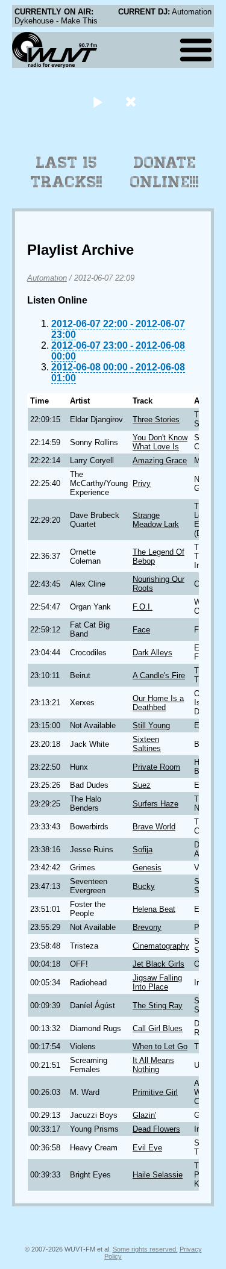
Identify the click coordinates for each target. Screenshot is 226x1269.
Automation (47, 277)
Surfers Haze (155, 803)
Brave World (154, 826)
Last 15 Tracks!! (66, 172)
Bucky (144, 886)
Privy (142, 483)
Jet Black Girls (158, 963)
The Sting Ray (158, 1005)
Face (141, 629)
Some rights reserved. (145, 1249)
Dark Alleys (152, 652)
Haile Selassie (158, 1174)
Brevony (147, 927)
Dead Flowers (156, 1128)
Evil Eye (147, 1147)
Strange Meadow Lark (156, 520)
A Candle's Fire (159, 675)
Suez (142, 785)
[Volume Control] (132, 101)
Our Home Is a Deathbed (158, 703)
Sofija (142, 849)
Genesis (147, 867)
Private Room (156, 767)
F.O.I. (142, 606)
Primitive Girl (155, 1092)
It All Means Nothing (153, 1065)
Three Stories (156, 419)
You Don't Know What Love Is (160, 442)
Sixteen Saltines (147, 744)
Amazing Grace (160, 460)
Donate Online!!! (164, 172)
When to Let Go (160, 1046)
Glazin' (144, 1115)
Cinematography (161, 945)
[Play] (97, 101)
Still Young (151, 725)
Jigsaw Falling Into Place (157, 982)
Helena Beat (154, 909)
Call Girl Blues (158, 1028)
